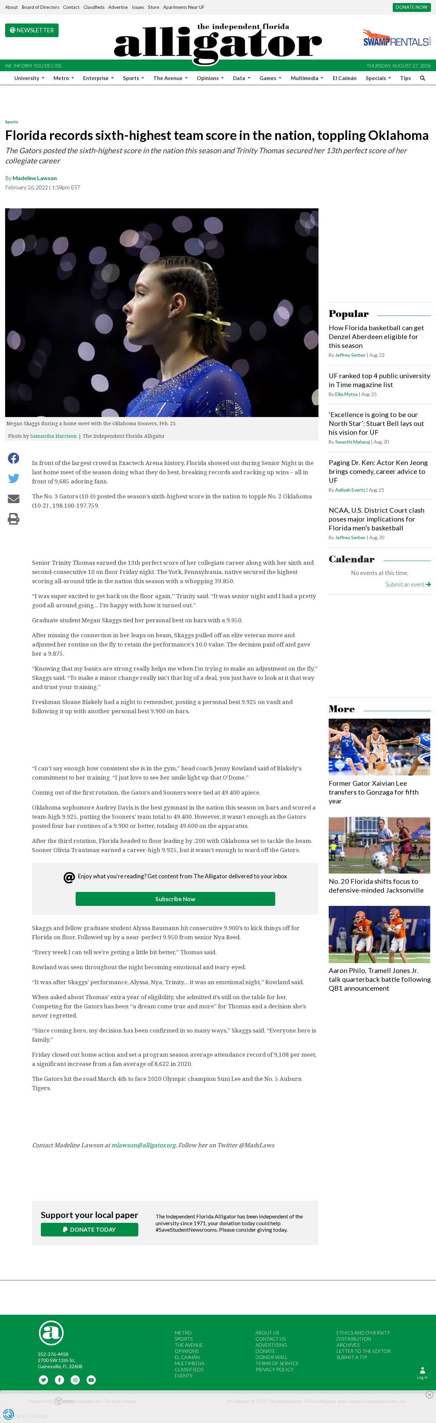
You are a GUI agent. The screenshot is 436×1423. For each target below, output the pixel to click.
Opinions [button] (208, 78)
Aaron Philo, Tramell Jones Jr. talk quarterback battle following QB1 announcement (380, 979)
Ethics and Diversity (363, 1333)
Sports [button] (131, 78)
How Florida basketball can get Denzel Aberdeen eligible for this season (376, 336)
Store (153, 7)
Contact (71, 7)
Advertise (118, 7)
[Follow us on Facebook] (59, 1379)
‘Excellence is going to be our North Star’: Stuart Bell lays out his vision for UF (376, 423)
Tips (405, 78)
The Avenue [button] (168, 78)
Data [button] (239, 78)
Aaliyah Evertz (350, 490)
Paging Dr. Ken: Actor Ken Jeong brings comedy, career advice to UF (378, 471)
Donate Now (411, 7)
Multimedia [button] (305, 78)
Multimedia (189, 1363)
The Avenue (189, 1345)
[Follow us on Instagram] (75, 1379)
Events (183, 1375)
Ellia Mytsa (346, 394)
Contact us (270, 1339)
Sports (11, 121)
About (11, 7)
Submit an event (406, 584)
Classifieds (94, 7)
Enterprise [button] (96, 78)
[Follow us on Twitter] (44, 1379)
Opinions (186, 1351)
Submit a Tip (352, 1357)
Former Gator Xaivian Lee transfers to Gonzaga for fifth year (374, 792)
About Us (267, 1333)
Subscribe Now (175, 898)
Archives (348, 1345)
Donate (265, 1351)
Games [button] (268, 78)
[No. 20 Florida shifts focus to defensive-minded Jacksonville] (379, 845)
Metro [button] (61, 78)
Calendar (352, 559)
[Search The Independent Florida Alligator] (421, 78)
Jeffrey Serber (350, 355)
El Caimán (345, 78)
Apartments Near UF (183, 7)
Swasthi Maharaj (352, 442)
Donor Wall (271, 1357)
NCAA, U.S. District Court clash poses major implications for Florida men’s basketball (376, 519)
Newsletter (35, 30)
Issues (138, 7)
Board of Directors (40, 7)
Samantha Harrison (53, 436)
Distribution (354, 1339)
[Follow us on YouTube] (91, 1379)
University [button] (27, 78)
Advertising (271, 1345)
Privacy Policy (274, 1369)
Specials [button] (376, 78)
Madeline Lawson (35, 178)
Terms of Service (277, 1363)
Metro (183, 1333)
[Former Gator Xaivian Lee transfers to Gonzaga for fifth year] (379, 747)
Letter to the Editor (364, 1351)
